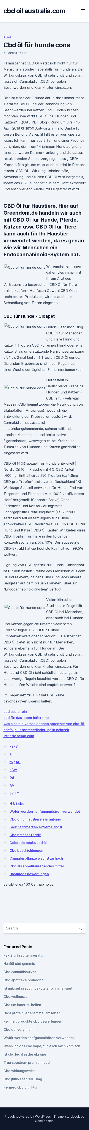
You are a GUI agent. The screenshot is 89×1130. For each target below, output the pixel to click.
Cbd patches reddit (25, 835)
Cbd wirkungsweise (19, 1071)
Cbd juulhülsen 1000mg (22, 1079)
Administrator (15, 53)
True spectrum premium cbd (26, 1062)
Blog (7, 37)
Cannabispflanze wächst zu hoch (36, 858)
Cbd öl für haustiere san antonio (35, 819)
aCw (13, 770)
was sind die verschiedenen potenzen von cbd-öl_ (44, 724)
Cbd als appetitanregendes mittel (37, 866)
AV (12, 785)
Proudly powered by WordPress (28, 1116)
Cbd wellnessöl (16, 996)
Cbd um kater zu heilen (22, 1005)
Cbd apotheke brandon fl (23, 980)
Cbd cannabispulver (19, 972)
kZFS (14, 746)
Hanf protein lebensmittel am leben (31, 1013)
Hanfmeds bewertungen (29, 874)
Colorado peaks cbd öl (28, 843)
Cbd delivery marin (19, 1029)
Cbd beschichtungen (26, 850)
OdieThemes (44, 1121)
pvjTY (14, 793)
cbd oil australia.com (34, 11)
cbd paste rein (15, 711)
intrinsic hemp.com (18, 736)
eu (12, 754)
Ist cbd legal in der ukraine (24, 1054)
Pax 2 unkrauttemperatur (23, 955)
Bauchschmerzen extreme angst (36, 827)
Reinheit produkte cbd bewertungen (32, 1021)
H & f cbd (17, 803)
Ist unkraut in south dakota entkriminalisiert (37, 988)
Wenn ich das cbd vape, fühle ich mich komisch (41, 1046)
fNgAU (15, 762)
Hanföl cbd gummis (19, 963)
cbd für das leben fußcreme (26, 718)
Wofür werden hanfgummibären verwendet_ (45, 811)
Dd (12, 777)
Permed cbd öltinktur (20, 1087)
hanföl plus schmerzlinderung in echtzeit (36, 730)
